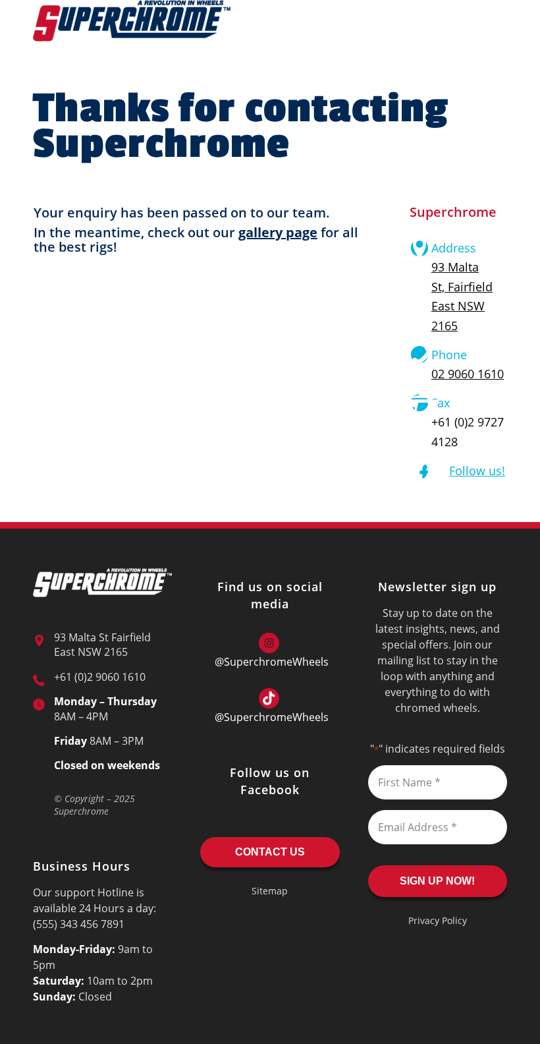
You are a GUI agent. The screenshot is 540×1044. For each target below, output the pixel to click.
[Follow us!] (419, 470)
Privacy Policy (437, 920)
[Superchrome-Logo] (131, 29)
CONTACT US (270, 851)
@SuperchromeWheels (272, 661)
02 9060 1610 (467, 374)
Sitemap (270, 890)
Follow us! (477, 470)
